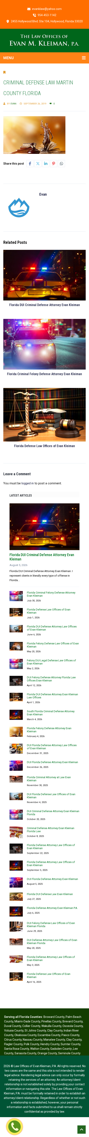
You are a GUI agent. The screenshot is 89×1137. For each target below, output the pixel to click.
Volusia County (13, 1030)
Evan (13, 103)
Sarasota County (25, 1053)
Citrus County (13, 1039)
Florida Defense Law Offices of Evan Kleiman (44, 446)
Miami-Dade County (27, 1021)
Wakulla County (51, 1026)
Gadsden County (61, 1048)
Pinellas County (51, 1021)
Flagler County (13, 1044)
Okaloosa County (25, 1035)
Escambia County (49, 1035)
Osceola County (73, 1026)
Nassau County (32, 1039)
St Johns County (35, 1030)
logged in (28, 483)
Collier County (31, 1026)
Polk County (31, 1044)
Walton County (39, 1048)
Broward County (53, 1017)
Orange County (47, 1053)
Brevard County (73, 1021)
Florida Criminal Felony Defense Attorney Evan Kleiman (44, 374)
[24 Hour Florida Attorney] (44, 40)
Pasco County (70, 1035)
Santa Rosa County (16, 1048)
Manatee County (54, 1039)
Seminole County (69, 1053)
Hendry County (49, 1044)
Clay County (55, 1030)
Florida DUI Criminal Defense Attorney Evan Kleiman (44, 305)
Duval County (12, 1026)
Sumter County (70, 1044)
